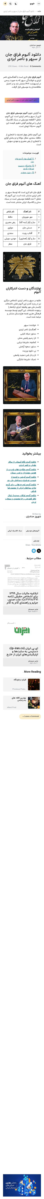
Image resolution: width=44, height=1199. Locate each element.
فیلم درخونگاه (20, 680)
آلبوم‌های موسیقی (32, 531)
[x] (39, 551)
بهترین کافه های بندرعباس (19, 699)
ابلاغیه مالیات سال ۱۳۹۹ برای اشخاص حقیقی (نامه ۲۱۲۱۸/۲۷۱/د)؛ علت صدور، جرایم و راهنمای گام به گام (22, 598)
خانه (39, 11)
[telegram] (34, 551)
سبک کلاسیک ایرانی (15, 531)
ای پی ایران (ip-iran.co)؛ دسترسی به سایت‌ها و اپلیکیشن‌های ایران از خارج (22, 651)
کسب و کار (10, 623)
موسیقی (36, 541)
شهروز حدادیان (35, 45)
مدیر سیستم (33, 609)
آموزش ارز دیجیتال (12, 568)
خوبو (32, 4)
